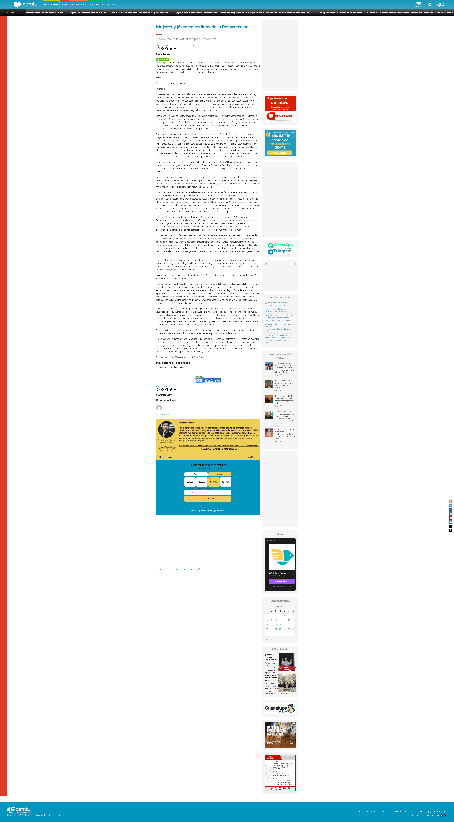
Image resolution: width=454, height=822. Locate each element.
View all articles (163, 414)
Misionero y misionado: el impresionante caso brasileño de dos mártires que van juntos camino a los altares (285, 434)
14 (293, 620)
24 (276, 629)
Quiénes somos (365, 811)
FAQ (375, 811)
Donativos (112, 5)
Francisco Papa (182, 45)
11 (280, 620)
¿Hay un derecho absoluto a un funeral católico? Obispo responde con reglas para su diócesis (285, 399)
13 (289, 620)
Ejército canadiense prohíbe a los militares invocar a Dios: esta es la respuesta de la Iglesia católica (277, 337)
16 (271, 625)
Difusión (407, 811)
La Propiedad (384, 811)
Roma (64, 5)
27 (289, 629)
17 (276, 625)
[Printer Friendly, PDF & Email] (162, 59)
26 (285, 629)
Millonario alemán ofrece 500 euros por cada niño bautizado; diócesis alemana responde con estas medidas (279, 326)
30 (271, 634)
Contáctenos (439, 811)
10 (276, 620)
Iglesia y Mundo (79, 5)
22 (267, 629)
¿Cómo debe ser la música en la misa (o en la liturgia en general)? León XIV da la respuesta (285, 384)
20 (289, 625)
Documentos (96, 5)
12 (285, 620)
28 (293, 629)
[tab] (272, 757)
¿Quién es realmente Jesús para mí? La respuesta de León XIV (271, 660)
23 (271, 629)
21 (293, 625)
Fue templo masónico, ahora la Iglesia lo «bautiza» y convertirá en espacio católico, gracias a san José (280, 317)
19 (285, 625)
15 (267, 625)
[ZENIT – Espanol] (28, 5)
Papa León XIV (51, 5)
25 (280, 629)
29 (267, 634)
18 (280, 625)
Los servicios (397, 811)
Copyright (429, 811)
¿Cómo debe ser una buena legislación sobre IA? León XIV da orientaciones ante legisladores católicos (338, 12)
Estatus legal (418, 811)
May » (272, 639)
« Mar (267, 639)
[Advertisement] (207, 546)
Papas (195, 45)
